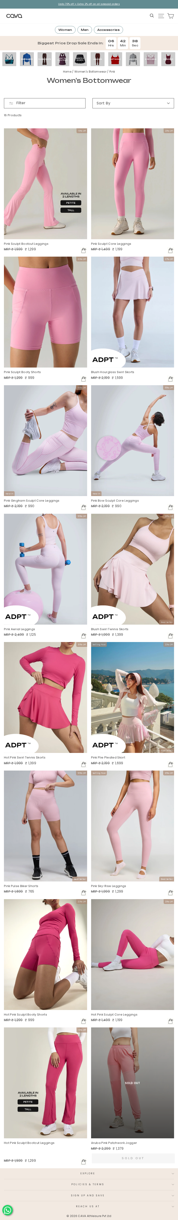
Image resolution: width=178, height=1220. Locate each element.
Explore (87, 1173)
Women (65, 30)
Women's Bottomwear (90, 72)
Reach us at (88, 1206)
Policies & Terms (87, 1184)
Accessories (108, 30)
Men (85, 30)
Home (67, 72)
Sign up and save (88, 1195)
